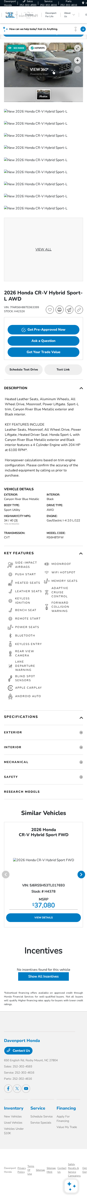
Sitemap (40, 1170)
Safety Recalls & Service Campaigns (74, 1170)
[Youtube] (26, 1088)
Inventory (13, 1108)
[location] (83, 3)
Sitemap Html (51, 1170)
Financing (66, 1108)
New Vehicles (13, 1116)
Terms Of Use (30, 1170)
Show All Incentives (43, 976)
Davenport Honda (10, 1170)
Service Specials (40, 1123)
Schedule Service (41, 1116)
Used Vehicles (13, 1123)
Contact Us (21, 1050)
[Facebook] (8, 1088)
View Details (43, 917)
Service (37, 1108)
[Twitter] (17, 1088)
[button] (38, 48)
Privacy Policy (22, 1170)
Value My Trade (67, 1127)
